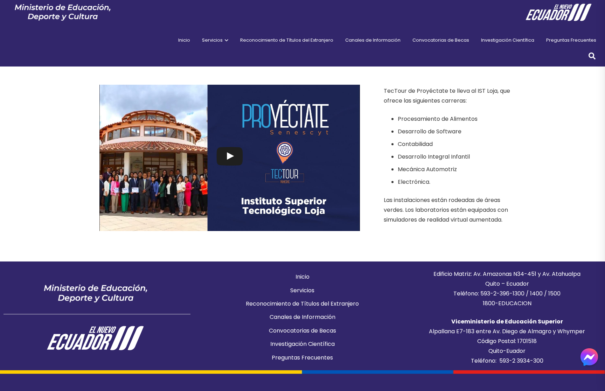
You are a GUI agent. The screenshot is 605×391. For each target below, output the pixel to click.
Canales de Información (302, 317)
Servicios (302, 290)
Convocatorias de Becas (302, 331)
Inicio (302, 277)
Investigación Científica (302, 344)
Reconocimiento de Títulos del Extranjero (302, 304)
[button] (225, 40)
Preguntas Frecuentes (302, 358)
